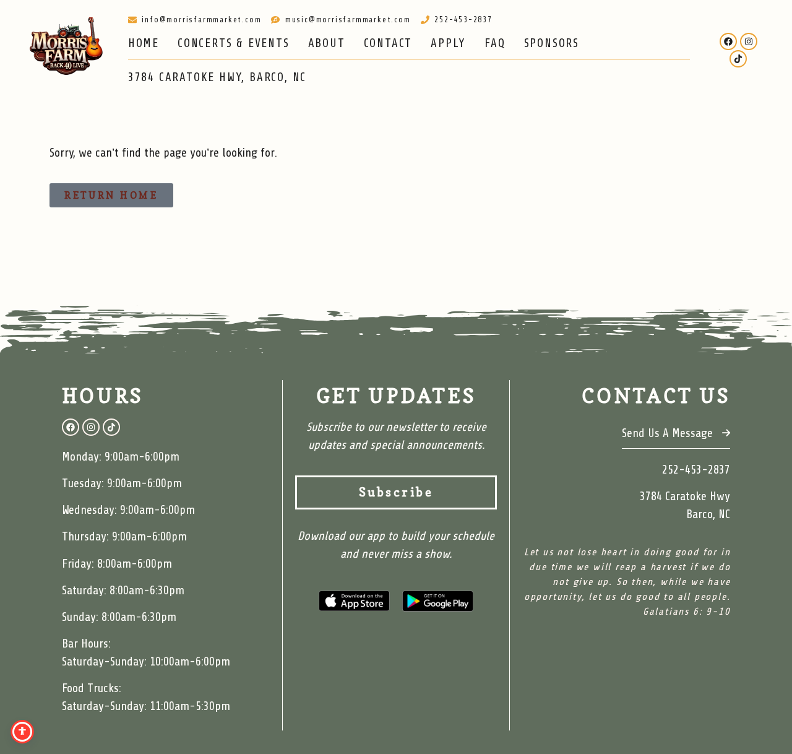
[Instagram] (748, 41)
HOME (143, 43)
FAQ (494, 43)
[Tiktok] (738, 58)
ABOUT (326, 43)
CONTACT (388, 43)
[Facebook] (728, 41)
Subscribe (396, 492)
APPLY (448, 43)
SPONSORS (551, 43)
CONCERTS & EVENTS (234, 43)
